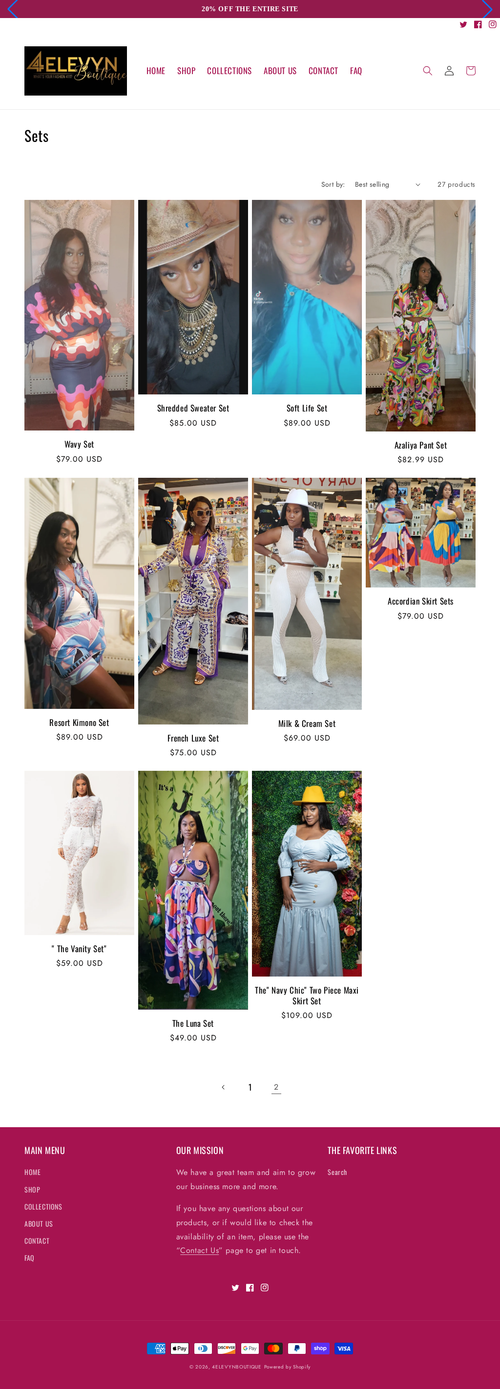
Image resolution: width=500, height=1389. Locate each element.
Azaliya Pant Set (421, 445)
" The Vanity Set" (79, 948)
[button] (427, 70)
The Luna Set (193, 1023)
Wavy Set (79, 444)
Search (337, 1172)
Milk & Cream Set (307, 723)
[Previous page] (223, 1087)
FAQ (29, 1257)
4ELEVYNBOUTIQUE (237, 1366)
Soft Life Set (307, 408)
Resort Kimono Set (79, 722)
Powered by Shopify (287, 1366)
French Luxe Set (193, 738)
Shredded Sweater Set (193, 408)
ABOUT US (38, 1223)
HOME (32, 1172)
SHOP (32, 1189)
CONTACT (36, 1240)
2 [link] (276, 1087)
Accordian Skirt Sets (421, 601)
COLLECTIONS (43, 1206)
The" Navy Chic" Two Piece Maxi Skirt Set (307, 995)
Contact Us (199, 1250)
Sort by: (333, 184)
